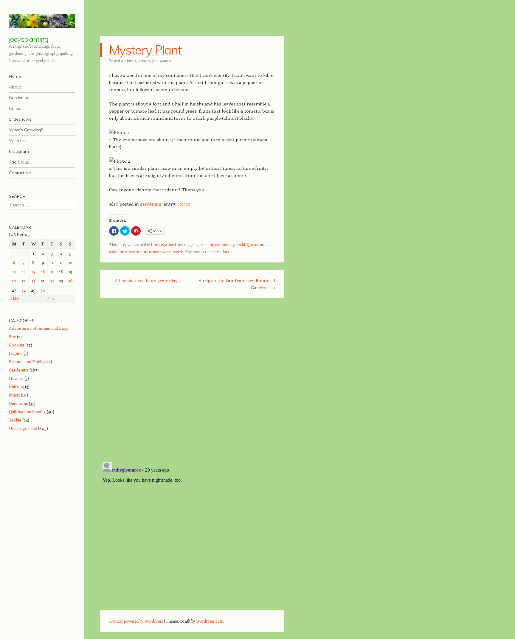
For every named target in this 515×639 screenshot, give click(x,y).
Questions (255, 244)
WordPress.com (209, 621)
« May (15, 298)
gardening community (215, 244)
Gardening (19, 97)
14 (24, 271)
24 (52, 281)
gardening (150, 204)
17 (52, 271)
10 (52, 262)
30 (43, 290)
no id (240, 244)
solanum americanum (128, 251)
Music (14, 395)
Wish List (18, 140)
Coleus (15, 108)
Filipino (16, 353)
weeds (178, 251)
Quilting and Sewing (27, 411)
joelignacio (161, 60)
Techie (15, 420)
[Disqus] (192, 379)
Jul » (51, 298)
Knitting (16, 386)
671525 (183, 204)
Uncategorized (163, 244)
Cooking (16, 345)
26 (70, 281)
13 (14, 271)
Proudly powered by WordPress (136, 621)
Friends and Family (26, 361)
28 (23, 290)
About (15, 87)
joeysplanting (28, 39)
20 (14, 281)
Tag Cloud (19, 162)
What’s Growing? (26, 130)
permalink (220, 251)
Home (15, 76)
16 (43, 271)
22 (33, 281)
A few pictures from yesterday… (145, 280)
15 (33, 271)
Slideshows (20, 119)
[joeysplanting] (42, 21)
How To (16, 378)
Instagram (19, 151)
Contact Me (20, 172)
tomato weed (160, 251)
